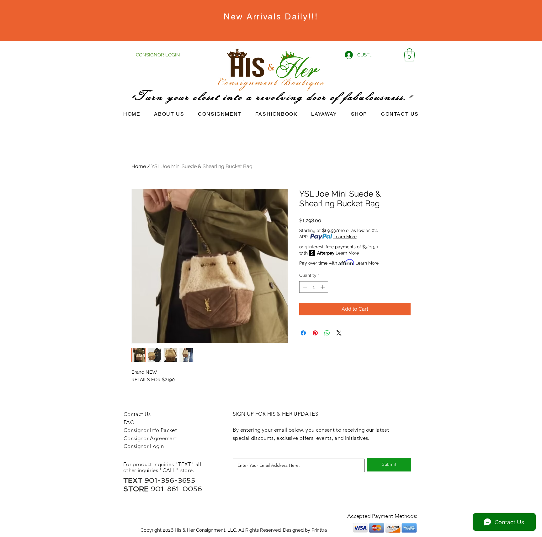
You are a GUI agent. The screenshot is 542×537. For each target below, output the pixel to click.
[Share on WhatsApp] (327, 333)
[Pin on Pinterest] (315, 333)
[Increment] (323, 287)
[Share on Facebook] (303, 333)
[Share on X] (339, 333)
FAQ (129, 422)
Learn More (345, 236)
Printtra (319, 530)
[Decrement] (304, 287)
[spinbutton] (313, 287)
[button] (409, 54)
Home (138, 166)
